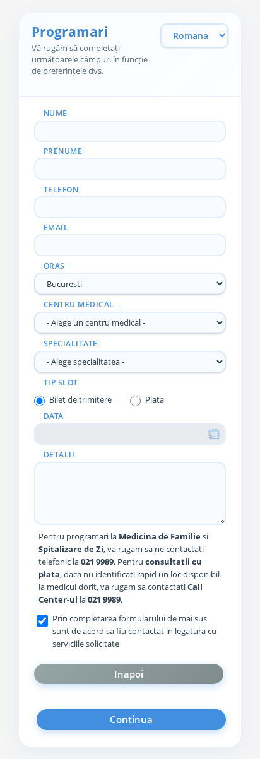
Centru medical (79, 304)
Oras (54, 266)
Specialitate (71, 343)
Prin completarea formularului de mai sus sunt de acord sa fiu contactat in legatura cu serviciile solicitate (134, 631)
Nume (56, 113)
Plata (154, 399)
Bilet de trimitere (80, 399)
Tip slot (61, 382)
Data (54, 416)
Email (56, 227)
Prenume (63, 151)
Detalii (59, 454)
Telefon (61, 189)
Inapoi (128, 674)
